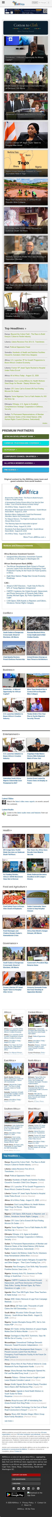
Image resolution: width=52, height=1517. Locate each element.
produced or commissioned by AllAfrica (14, 1449)
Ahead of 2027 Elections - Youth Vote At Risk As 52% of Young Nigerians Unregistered (25, 587)
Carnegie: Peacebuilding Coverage (21, 443)
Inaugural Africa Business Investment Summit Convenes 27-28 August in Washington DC (24, 558)
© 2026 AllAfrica (12, 1503)
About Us (27, 1505)
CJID (6, 583)
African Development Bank (18, 436)
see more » (9, 1421)
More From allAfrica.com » (34, 537)
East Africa (9, 1060)
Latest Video (7, 798)
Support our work (20, 1475)
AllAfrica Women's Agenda (18, 463)
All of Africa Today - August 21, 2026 (22, 376)
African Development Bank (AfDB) (18, 564)
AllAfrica (18, 3)
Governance (9, 943)
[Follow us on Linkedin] (28, 1488)
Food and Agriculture (14, 887)
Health (6, 830)
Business (8, 670)
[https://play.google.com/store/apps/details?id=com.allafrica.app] (15, 1495)
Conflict (7, 613)
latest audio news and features (29, 813)
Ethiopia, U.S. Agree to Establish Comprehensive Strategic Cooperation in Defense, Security (24, 406)
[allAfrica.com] (26, 490)
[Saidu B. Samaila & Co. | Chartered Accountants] (26, 11)
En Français (42, 2)
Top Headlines (14, 328)
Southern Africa (11, 1108)
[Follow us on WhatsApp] (33, 1488)
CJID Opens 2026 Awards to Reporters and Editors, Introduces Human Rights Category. (26, 602)
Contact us (17, 1451)
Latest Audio (8, 810)
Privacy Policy (28, 1503)
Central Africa (34, 1012)
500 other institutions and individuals (28, 1434)
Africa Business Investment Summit (19, 554)
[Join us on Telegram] (23, 1488)
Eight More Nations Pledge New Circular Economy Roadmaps (26, 577)
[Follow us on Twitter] (18, 1488)
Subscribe (16, 1483)
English (35, 2)
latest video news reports (25, 802)
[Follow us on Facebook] (13, 1488)
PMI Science (10, 470)
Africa (7, 1012)
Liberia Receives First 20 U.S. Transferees (24, 342)
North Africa (33, 1060)
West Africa (33, 1108)
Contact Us (41, 1503)
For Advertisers (19, 1479)
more (45, 423)
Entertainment (10, 734)
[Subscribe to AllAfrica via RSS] (38, 1488)
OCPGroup (9, 450)
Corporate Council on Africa (20, 456)
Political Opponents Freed (17, 347)
